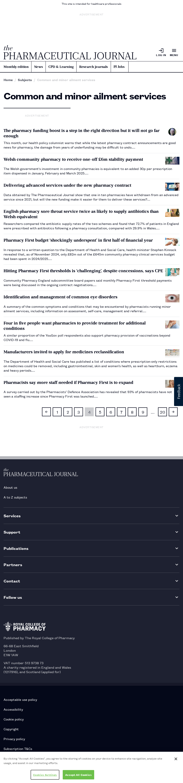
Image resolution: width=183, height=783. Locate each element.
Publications (16, 548)
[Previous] (46, 411)
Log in (161, 55)
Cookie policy (14, 719)
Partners (13, 564)
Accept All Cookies (78, 775)
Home (8, 79)
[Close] (176, 759)
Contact (12, 581)
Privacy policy (14, 738)
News (38, 67)
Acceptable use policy (20, 699)
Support (12, 532)
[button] (178, 391)
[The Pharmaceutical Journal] (70, 52)
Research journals (93, 67)
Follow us (13, 597)
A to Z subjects (15, 497)
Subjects (25, 79)
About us (10, 487)
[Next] (173, 411)
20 (162, 412)
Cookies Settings (45, 775)
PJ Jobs (119, 67)
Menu (174, 55)
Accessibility (13, 709)
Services (12, 515)
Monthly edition (16, 67)
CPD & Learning (61, 67)
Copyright (11, 728)
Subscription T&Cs (18, 748)
